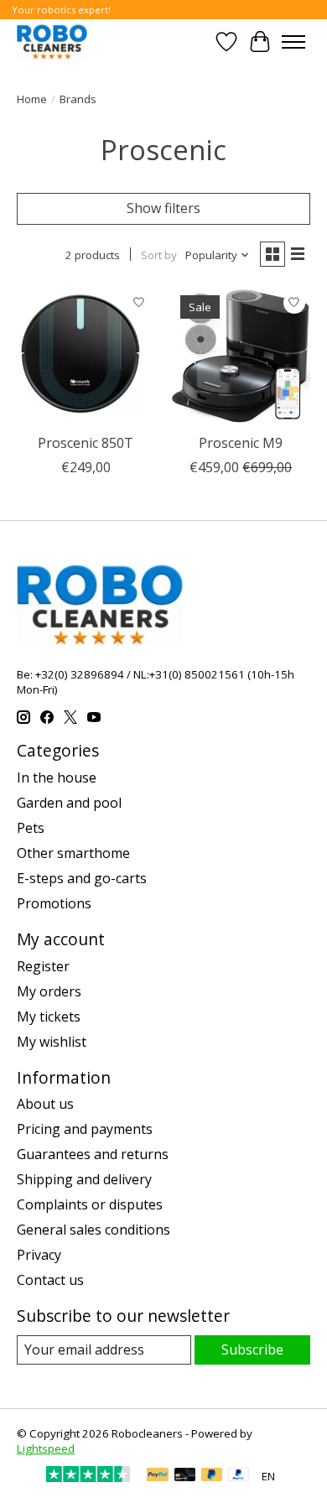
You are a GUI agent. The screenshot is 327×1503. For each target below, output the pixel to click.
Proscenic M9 (241, 443)
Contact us (50, 1280)
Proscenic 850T (85, 443)
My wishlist (51, 1041)
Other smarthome (73, 853)
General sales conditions (93, 1229)
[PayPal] (158, 1476)
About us (45, 1104)
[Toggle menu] (293, 42)
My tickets (48, 1016)
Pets (30, 828)
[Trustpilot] (88, 1477)
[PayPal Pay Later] (212, 1476)
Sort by (159, 255)
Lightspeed (46, 1448)
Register (43, 966)
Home (32, 99)
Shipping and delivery (84, 1179)
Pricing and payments (85, 1129)
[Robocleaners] (52, 41)
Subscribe (252, 1349)
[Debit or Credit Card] (185, 1476)
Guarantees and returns (93, 1154)
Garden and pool (69, 802)
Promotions (54, 903)
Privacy (39, 1255)
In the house (56, 777)
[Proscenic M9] (241, 356)
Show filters (163, 208)
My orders (49, 991)
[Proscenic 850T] (86, 356)
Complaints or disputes (90, 1204)
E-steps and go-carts (82, 878)
